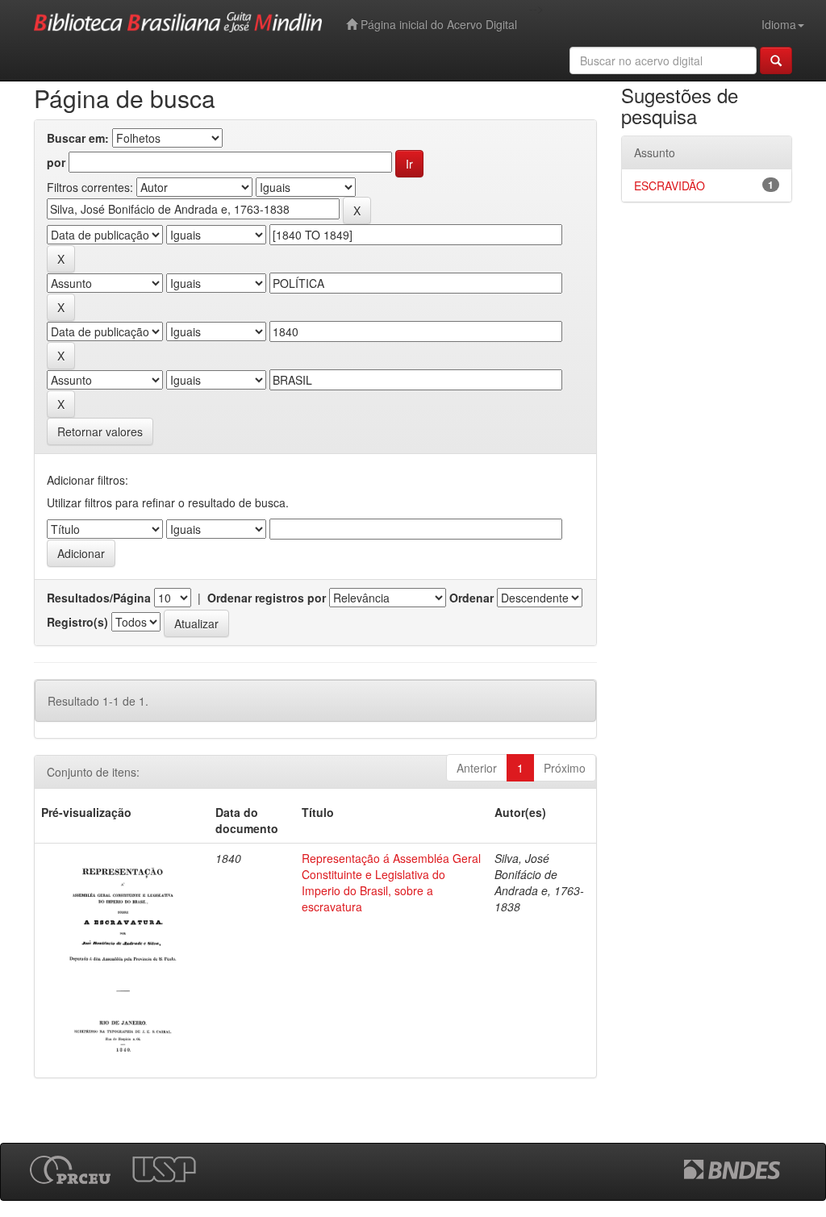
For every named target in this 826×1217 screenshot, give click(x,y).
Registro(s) (77, 622)
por (56, 162)
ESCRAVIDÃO (669, 185)
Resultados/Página (99, 598)
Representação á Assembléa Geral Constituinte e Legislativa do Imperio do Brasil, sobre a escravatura (391, 882)
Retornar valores (100, 431)
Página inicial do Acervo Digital (437, 24)
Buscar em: (78, 138)
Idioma (778, 24)
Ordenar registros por (266, 598)
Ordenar (471, 598)
